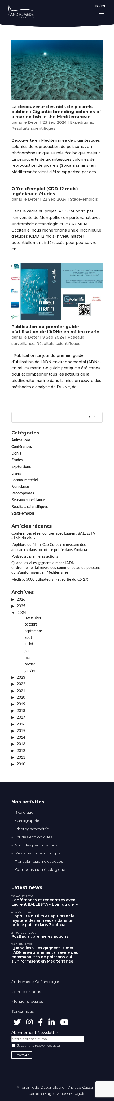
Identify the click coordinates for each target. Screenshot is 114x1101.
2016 (21, 724)
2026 (21, 600)
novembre (33, 617)
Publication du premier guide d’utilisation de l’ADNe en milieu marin (55, 329)
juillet (29, 644)
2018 (21, 711)
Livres (16, 473)
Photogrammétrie (32, 828)
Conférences (21, 447)
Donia (16, 453)
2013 (21, 744)
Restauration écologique (38, 853)
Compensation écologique (40, 869)
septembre (33, 631)
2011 (21, 758)
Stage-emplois (84, 199)
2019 (21, 704)
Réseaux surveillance (28, 500)
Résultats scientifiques (33, 128)
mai (27, 658)
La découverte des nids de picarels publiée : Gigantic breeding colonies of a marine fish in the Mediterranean (56, 111)
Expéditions (81, 122)
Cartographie (27, 820)
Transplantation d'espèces (39, 861)
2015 (21, 731)
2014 (21, 737)
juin (27, 651)
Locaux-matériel (24, 480)
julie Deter (29, 122)
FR (97, 6)
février (30, 664)
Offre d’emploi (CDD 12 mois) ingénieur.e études (44, 191)
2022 (21, 684)
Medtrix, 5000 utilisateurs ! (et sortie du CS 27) (49, 579)
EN (103, 6)
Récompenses (22, 493)
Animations (20, 440)
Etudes (17, 460)
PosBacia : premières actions (34, 556)
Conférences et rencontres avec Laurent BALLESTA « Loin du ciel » (44, 902)
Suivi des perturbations (36, 845)
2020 (21, 698)
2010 (21, 764)
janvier (30, 671)
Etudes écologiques (33, 837)
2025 (21, 606)
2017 (21, 717)
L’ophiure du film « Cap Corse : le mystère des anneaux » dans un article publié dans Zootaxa (42, 920)
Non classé (20, 487)
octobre (31, 624)
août (28, 638)
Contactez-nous (26, 991)
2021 (21, 691)
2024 (21, 613)
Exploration (25, 812)
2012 (21, 751)
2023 (21, 677)
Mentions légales (27, 1001)
